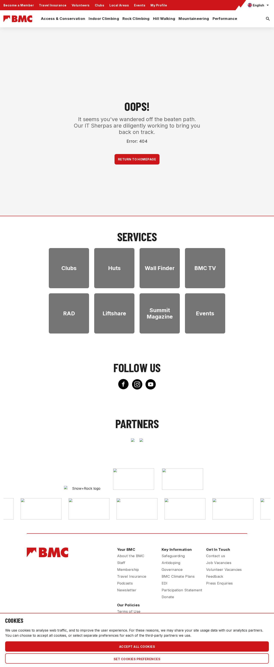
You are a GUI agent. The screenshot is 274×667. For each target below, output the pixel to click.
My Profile (158, 5)
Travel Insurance (53, 5)
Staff (121, 563)
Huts (114, 268)
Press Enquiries (219, 583)
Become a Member (18, 5)
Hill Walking (164, 18)
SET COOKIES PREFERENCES (137, 659)
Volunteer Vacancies (224, 569)
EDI (165, 583)
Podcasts (125, 583)
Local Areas (119, 5)
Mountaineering (194, 18)
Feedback (214, 576)
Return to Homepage (137, 159)
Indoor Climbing (104, 18)
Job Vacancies (218, 563)
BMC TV (205, 268)
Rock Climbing (136, 18)
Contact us (215, 556)
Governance (172, 569)
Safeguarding (173, 556)
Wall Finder (160, 268)
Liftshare (114, 313)
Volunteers (81, 5)
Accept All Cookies (137, 646)
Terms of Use (129, 611)
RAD (69, 313)
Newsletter (127, 590)
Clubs (99, 5)
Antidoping (171, 563)
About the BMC (130, 556)
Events (139, 5)
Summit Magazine (160, 313)
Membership (128, 569)
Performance (225, 18)
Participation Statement (182, 590)
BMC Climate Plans (178, 576)
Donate (168, 597)
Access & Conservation (63, 18)
